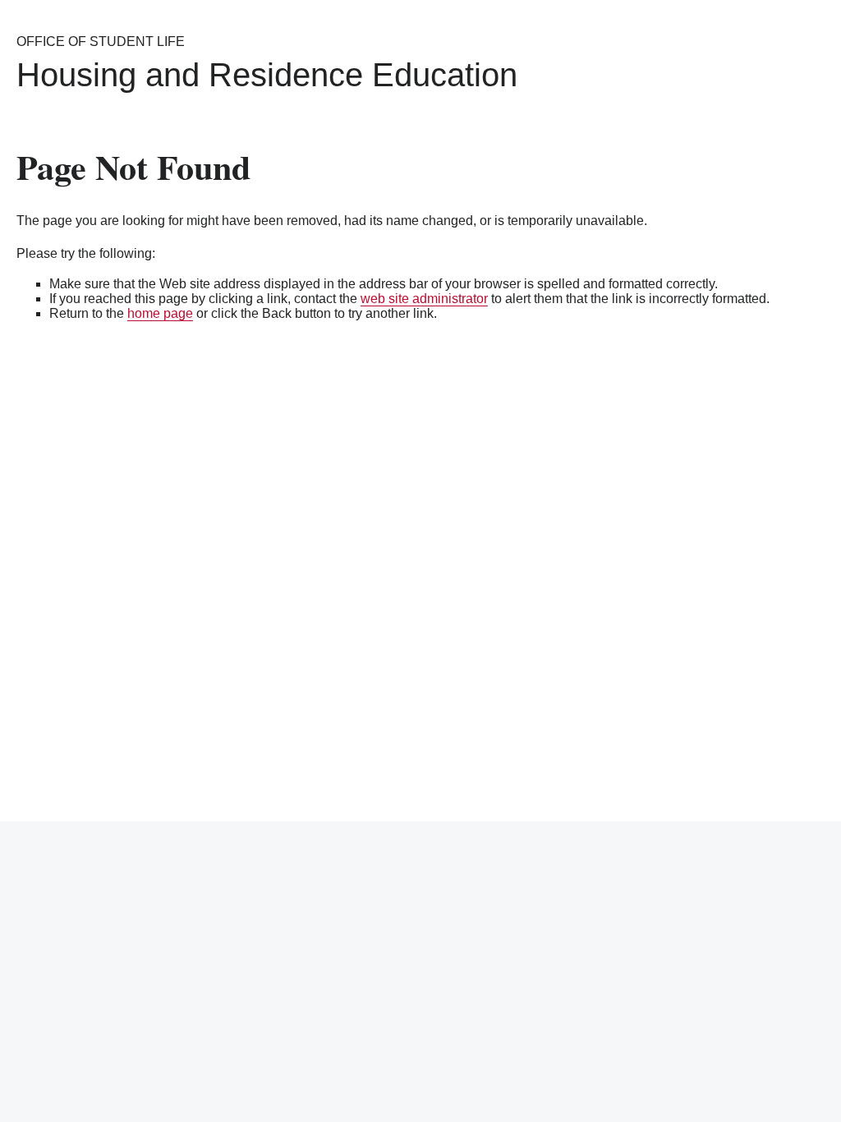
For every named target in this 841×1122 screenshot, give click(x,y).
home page (160, 313)
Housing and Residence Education (266, 75)
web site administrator (424, 299)
